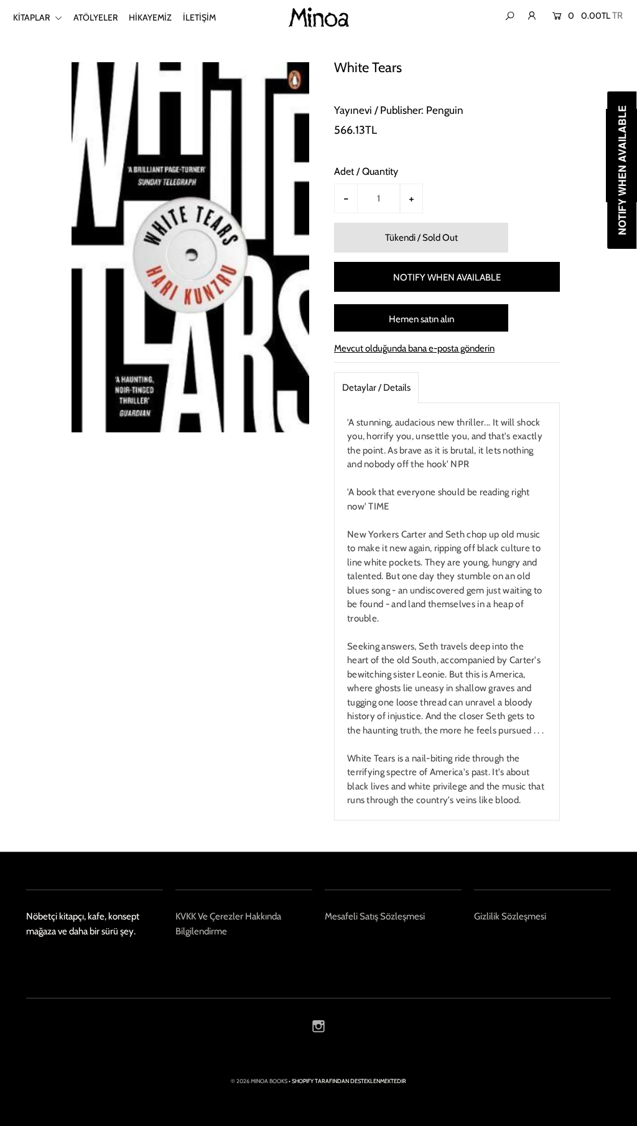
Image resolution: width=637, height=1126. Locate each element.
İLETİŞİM (199, 17)
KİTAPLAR (32, 17)
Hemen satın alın (421, 319)
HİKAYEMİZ (150, 17)
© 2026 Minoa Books (259, 1080)
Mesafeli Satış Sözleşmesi (375, 916)
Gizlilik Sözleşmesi (510, 916)
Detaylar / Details (376, 387)
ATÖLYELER (95, 17)
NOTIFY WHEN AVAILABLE (447, 277)
